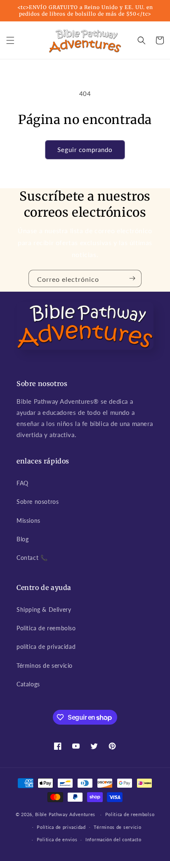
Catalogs (28, 684)
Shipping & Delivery (44, 609)
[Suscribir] (132, 278)
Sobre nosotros (38, 501)
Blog (22, 539)
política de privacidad (46, 646)
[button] (10, 40)
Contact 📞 (32, 557)
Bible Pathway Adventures (65, 814)
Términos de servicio (45, 665)
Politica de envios (57, 839)
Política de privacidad (61, 827)
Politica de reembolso (46, 628)
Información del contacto (113, 839)
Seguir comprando (85, 149)
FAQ (22, 483)
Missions (28, 520)
